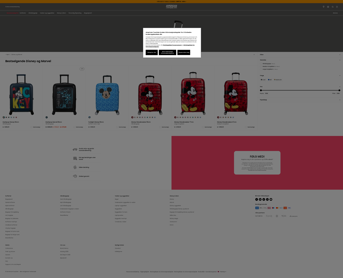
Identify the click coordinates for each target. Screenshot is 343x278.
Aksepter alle (151, 52)
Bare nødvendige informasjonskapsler (167, 52)
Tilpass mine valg (183, 52)
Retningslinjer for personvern (172, 45)
